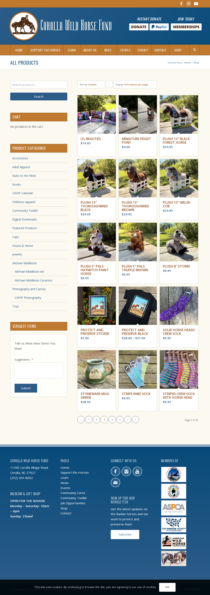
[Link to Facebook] (181, 3)
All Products (24, 62)
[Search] (194, 50)
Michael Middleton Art (29, 271)
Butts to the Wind (24, 176)
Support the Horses (74, 472)
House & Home (22, 246)
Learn (64, 478)
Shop (63, 508)
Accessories (20, 158)
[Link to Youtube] (196, 3)
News (64, 483)
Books (16, 184)
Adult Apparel (21, 167)
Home (64, 467)
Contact (65, 513)
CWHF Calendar (22, 193)
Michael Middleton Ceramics (33, 280)
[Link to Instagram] (188, 3)
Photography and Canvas (29, 289)
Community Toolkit (25, 210)
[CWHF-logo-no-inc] (60, 26)
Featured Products (24, 228)
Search (38, 96)
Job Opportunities (73, 503)
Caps (15, 237)
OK (167, 587)
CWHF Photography (28, 298)
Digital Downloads (24, 219)
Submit (26, 388)
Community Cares (72, 493)
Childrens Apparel (23, 202)
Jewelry (17, 254)
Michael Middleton (24, 263)
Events (65, 488)
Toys (15, 306)
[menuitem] (19, 50)
